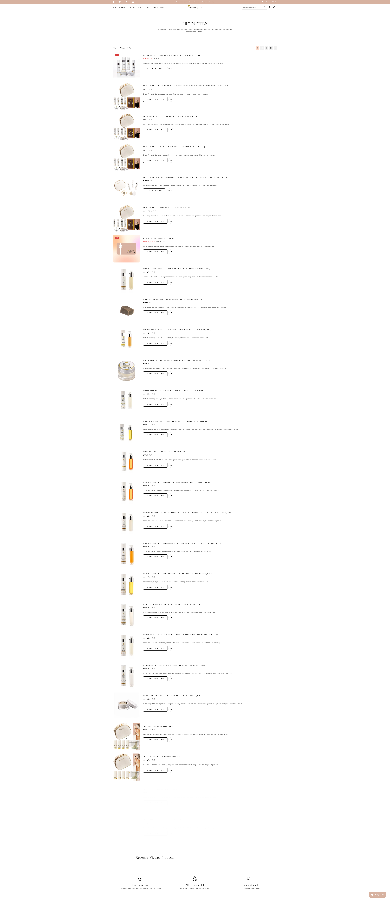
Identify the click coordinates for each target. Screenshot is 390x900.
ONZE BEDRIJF (158, 7)
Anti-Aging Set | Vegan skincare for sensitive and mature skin (171, 55)
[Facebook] (113, 2)
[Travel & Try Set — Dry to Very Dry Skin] (126, 797)
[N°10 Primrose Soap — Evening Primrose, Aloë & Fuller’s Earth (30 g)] (126, 309)
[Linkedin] (126, 2)
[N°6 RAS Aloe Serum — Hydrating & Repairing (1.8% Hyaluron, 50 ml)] (126, 614)
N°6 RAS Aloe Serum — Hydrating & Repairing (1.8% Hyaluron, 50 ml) (173, 604)
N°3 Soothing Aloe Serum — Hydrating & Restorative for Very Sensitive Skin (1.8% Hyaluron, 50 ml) (187, 513)
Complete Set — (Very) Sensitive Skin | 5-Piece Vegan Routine (170, 116)
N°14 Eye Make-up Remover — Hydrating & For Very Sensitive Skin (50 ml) (175, 421)
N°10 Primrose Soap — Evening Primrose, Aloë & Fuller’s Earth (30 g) (173, 299)
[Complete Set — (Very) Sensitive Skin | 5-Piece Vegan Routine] (126, 127)
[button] (274, 7)
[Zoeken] (264, 7)
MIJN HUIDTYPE (119, 7)
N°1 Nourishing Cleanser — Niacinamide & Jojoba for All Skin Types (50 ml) (176, 269)
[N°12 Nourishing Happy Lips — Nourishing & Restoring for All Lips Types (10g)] (126, 370)
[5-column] (275, 48)
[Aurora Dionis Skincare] (195, 7)
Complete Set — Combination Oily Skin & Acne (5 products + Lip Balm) (174, 147)
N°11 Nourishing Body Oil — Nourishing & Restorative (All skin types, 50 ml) (177, 330)
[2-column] (262, 48)
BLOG (146, 7)
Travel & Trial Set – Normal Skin (158, 726)
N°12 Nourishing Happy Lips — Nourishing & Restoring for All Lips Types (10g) (177, 360)
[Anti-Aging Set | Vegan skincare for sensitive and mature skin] (126, 66)
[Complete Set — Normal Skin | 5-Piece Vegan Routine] (126, 218)
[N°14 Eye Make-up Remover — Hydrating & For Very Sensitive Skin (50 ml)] (126, 431)
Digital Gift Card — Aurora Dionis (158, 238)
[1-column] (257, 48)
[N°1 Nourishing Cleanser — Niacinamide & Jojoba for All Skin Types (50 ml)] (126, 279)
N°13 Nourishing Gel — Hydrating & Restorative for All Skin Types (173, 391)
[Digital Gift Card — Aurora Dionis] (126, 248)
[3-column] (266, 48)
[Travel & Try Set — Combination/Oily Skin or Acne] (126, 767)
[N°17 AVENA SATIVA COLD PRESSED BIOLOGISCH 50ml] (126, 462)
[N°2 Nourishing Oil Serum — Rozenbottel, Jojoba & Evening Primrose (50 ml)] (126, 492)
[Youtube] (133, 2)
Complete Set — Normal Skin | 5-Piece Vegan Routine (166, 208)
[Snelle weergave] (169, 69)
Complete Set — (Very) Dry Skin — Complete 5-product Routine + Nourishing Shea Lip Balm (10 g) (186, 86)
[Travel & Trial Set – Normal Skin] (126, 736)
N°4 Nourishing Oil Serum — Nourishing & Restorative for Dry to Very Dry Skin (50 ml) (181, 543)
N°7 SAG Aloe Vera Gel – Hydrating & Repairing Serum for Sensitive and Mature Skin (181, 635)
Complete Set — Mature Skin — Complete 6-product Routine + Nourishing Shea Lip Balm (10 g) (185, 177)
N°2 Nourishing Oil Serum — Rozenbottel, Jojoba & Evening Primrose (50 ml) (177, 482)
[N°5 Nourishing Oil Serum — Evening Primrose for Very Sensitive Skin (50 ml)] (126, 584)
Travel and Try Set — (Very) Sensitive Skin (162, 818)
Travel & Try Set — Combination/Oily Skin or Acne (165, 757)
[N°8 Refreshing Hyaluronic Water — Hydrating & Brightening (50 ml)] (126, 675)
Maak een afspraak (208, 2)
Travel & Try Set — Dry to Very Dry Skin (161, 787)
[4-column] (271, 48)
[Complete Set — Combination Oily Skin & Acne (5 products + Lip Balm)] (126, 157)
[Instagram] (120, 2)
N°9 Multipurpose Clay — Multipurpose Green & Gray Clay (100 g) (172, 696)
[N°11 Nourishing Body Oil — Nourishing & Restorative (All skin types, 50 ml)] (126, 340)
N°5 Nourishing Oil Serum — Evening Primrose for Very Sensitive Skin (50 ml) (177, 574)
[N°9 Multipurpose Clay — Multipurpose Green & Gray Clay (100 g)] (126, 706)
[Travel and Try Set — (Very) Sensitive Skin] (126, 828)
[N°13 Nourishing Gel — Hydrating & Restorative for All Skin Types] (126, 401)
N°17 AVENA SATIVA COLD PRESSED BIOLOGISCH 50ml (164, 452)
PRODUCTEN (134, 7)
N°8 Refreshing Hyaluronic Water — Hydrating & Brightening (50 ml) (174, 665)
